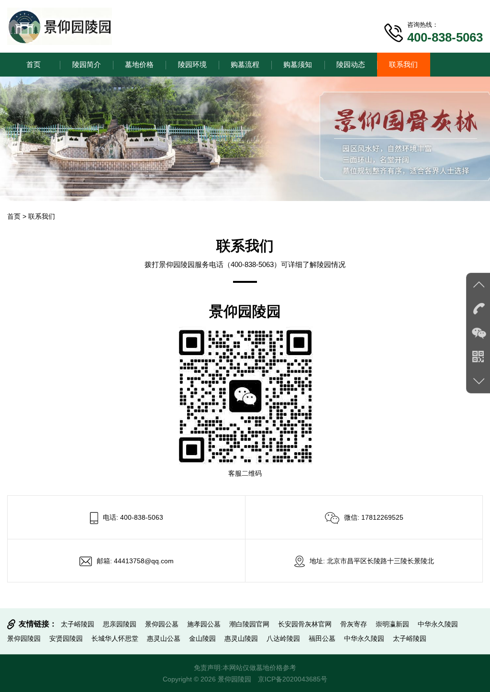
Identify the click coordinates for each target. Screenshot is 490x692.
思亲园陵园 (119, 624)
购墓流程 (245, 64)
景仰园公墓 (161, 624)
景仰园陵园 (24, 638)
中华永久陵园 (438, 624)
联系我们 (403, 64)
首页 (33, 64)
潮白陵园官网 (249, 624)
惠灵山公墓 (163, 638)
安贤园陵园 (66, 638)
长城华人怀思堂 (114, 638)
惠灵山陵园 (241, 638)
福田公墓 (322, 638)
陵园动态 (350, 64)
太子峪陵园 (77, 624)
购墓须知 (297, 64)
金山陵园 (202, 638)
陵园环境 (192, 64)
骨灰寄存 (353, 624)
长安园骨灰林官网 (305, 624)
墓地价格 (139, 64)
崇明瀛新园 (392, 624)
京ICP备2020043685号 (292, 679)
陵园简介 (86, 64)
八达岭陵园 (283, 638)
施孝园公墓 (204, 624)
